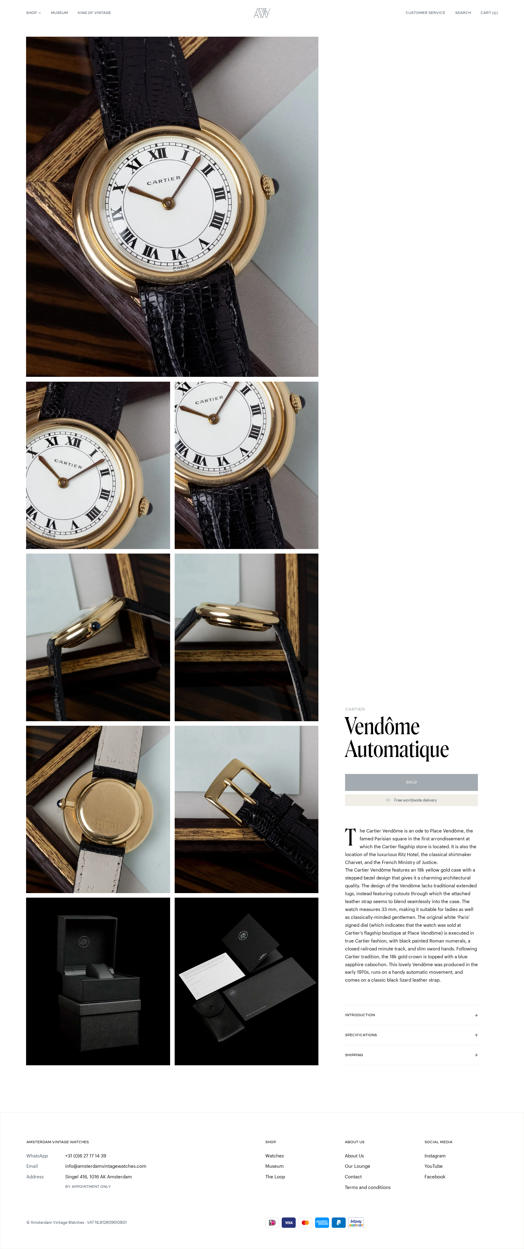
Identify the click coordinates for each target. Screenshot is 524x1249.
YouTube (434, 1166)
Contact (353, 1176)
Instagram (435, 1155)
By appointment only (88, 1186)
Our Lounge (357, 1166)
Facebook (435, 1176)
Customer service (425, 13)
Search (463, 13)
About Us (354, 1155)
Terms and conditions (368, 1187)
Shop (31, 13)
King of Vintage (94, 13)
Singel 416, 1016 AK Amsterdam (98, 1176)
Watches (274, 1155)
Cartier (355, 709)
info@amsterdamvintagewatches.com (105, 1166)
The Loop (275, 1176)
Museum (59, 13)
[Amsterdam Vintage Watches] (262, 13)
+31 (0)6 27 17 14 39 (85, 1155)
